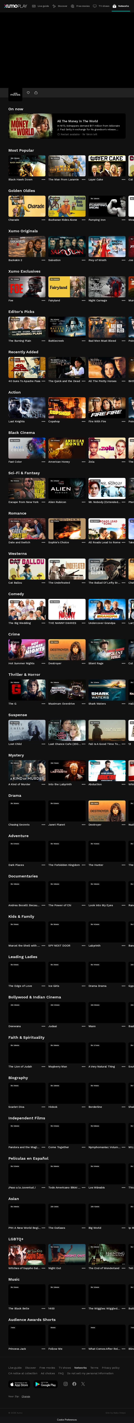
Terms (94, 1367)
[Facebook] (74, 1384)
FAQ (61, 1373)
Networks (123, 6)
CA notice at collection (22, 1373)
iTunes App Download (19, 1385)
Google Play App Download (46, 1385)
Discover (62, 6)
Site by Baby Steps (116, 1413)
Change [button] (26, 1396)
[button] (67, 126)
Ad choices (48, 1373)
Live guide (43, 6)
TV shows (104, 6)
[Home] (15, 6)
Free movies (83, 6)
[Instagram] (65, 1384)
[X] (83, 1384)
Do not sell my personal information (90, 1373)
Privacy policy (111, 1367)
